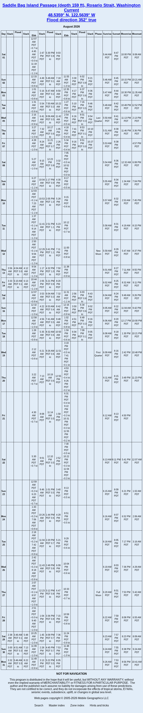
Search (38, 705)
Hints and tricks (99, 705)
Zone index (77, 705)
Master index (57, 705)
